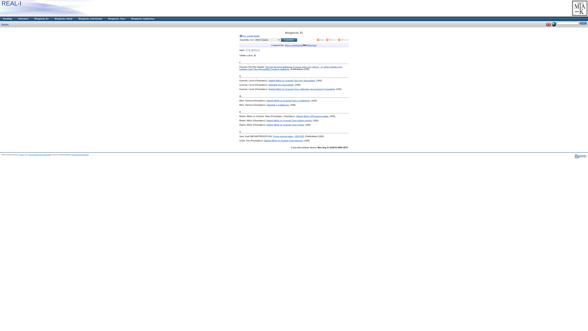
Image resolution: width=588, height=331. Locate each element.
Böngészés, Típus (116, 19)
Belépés (5, 24)
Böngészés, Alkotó (63, 19)
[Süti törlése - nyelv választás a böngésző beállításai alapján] (554, 23)
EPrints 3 (22, 154)
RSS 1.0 (332, 40)
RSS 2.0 (344, 40)
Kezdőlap (7, 19)
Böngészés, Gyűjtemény (142, 19)
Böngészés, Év (41, 19)
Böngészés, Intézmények (90, 19)
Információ (23, 19)
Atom (322, 40)
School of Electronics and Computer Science (39, 154)
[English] (548, 23)
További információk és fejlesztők (80, 154)
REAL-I (11, 3)
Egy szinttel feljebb (251, 36)
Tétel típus (312, 45)
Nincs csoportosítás (294, 45)
